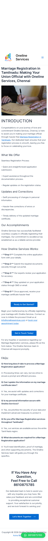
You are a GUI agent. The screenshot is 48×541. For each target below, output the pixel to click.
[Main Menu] (42, 57)
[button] (33, 535)
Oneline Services (22, 57)
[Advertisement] (24, 25)
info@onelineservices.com (13, 320)
